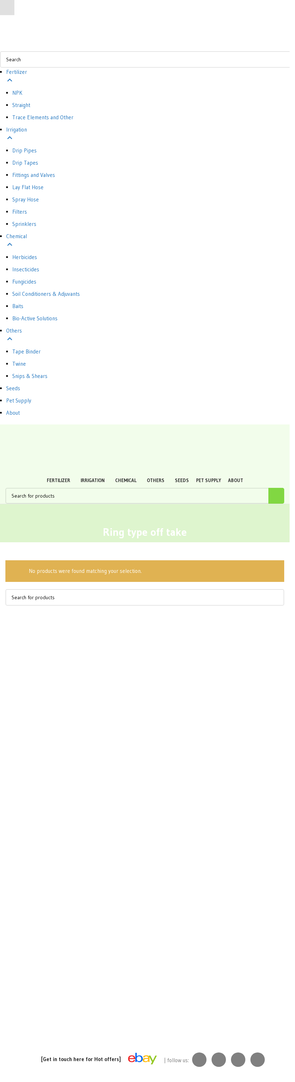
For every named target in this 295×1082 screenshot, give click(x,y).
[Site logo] (37, 431)
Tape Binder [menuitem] (26, 351)
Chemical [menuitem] (16, 236)
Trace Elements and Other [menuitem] (42, 117)
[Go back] (145, 515)
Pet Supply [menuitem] (18, 400)
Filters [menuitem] (19, 211)
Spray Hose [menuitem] (25, 199)
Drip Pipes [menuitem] (24, 150)
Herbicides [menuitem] (24, 257)
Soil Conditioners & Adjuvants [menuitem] (46, 293)
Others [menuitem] (14, 330)
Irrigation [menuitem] (16, 129)
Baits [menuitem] (17, 306)
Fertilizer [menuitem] (16, 71)
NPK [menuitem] (17, 92)
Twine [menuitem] (19, 363)
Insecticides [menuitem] (25, 269)
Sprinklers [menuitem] (24, 224)
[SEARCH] (276, 496)
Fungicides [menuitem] (24, 281)
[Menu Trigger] (7, 7)
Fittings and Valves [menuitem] (33, 175)
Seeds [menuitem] (13, 388)
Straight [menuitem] (21, 105)
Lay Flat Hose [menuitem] (28, 187)
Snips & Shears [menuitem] (29, 376)
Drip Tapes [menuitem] (25, 162)
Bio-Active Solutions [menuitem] (35, 318)
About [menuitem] (13, 412)
